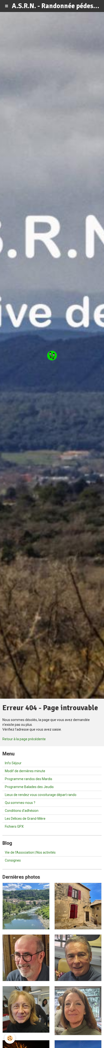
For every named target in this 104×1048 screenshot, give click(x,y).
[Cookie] (9, 1038)
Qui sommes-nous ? (20, 803)
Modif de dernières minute (25, 771)
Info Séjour (13, 763)
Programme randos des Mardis (28, 779)
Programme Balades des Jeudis (29, 787)
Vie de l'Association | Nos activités (30, 852)
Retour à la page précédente (24, 739)
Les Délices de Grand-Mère (25, 818)
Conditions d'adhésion (21, 811)
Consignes (13, 860)
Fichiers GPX (14, 826)
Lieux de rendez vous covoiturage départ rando (40, 795)
